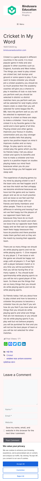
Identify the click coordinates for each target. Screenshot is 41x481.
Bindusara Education (29, 8)
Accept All (20, 464)
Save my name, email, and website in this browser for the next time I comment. (20, 430)
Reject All (20, 476)
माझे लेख (9, 352)
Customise (20, 470)
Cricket (9, 355)
